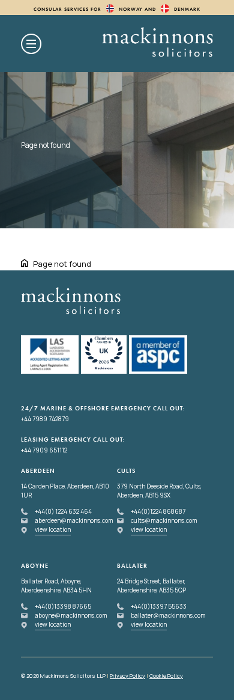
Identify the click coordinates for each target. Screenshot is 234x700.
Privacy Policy (127, 676)
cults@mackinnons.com (164, 520)
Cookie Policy (166, 676)
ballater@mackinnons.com (168, 615)
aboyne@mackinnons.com (71, 615)
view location (53, 529)
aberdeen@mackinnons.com (74, 520)
